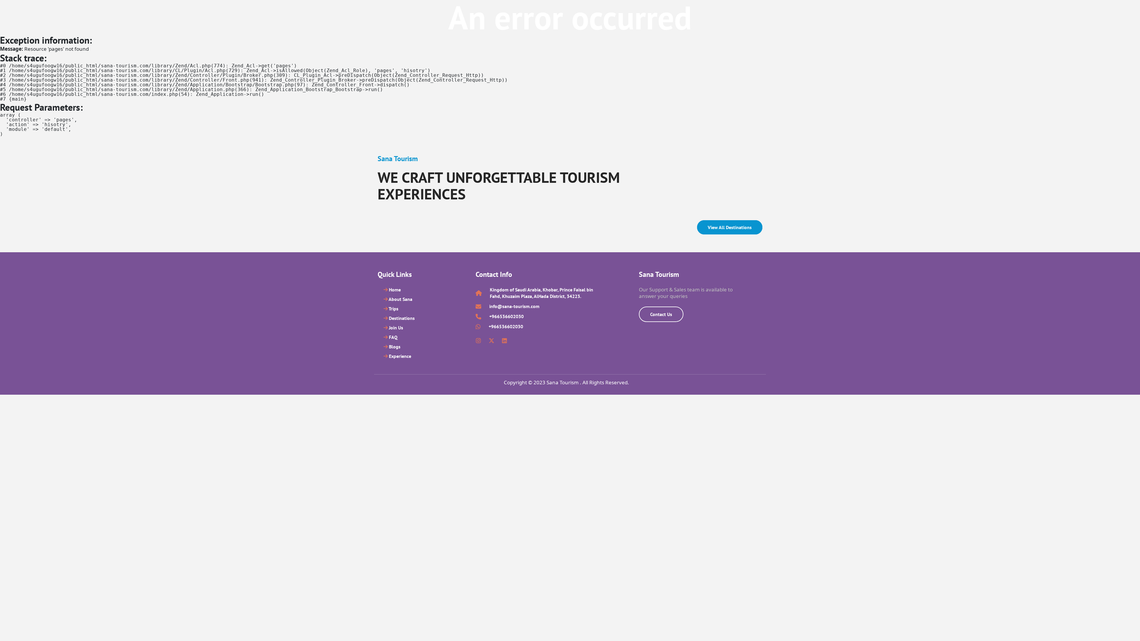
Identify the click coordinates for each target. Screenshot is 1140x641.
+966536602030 (506, 316)
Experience (399, 356)
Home (394, 290)
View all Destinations (730, 227)
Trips (393, 309)
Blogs (394, 347)
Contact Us (661, 314)
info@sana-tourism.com (514, 306)
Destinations (401, 318)
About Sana (400, 299)
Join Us (395, 328)
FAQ (393, 337)
